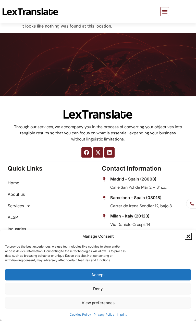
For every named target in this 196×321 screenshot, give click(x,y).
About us (16, 194)
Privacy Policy (104, 314)
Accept (98, 274)
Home (13, 182)
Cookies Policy (80, 314)
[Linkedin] (109, 152)
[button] (188, 236)
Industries (17, 229)
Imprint (122, 314)
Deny (98, 288)
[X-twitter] (98, 152)
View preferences (98, 302)
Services (16, 205)
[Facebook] (86, 152)
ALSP (13, 217)
